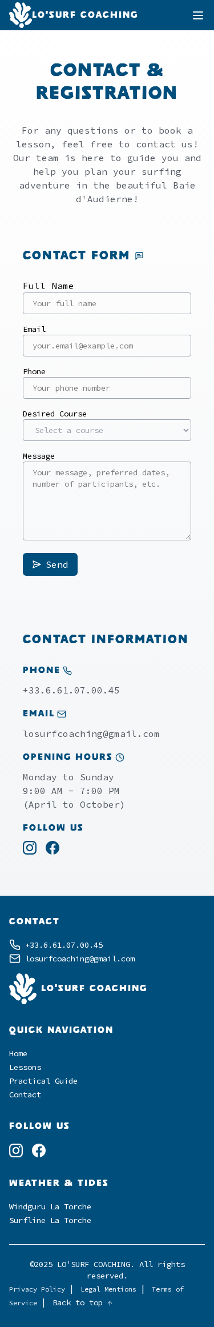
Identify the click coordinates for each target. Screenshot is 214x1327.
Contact (25, 1094)
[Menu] (198, 15)
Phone (34, 371)
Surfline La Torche (50, 1220)
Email (34, 329)
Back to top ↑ (82, 1302)
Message (39, 456)
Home (18, 1053)
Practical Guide (43, 1081)
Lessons (25, 1067)
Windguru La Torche (50, 1206)
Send (57, 564)
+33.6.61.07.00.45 (71, 690)
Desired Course (55, 413)
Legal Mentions (110, 1289)
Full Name (48, 285)
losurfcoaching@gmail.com (91, 733)
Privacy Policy (39, 1289)
